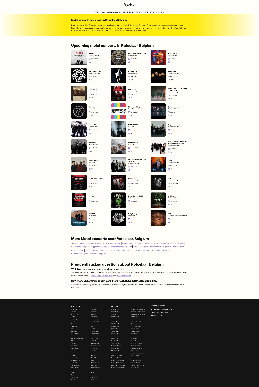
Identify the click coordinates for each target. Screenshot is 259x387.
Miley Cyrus (94, 309)
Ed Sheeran (74, 326)
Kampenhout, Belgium (159, 247)
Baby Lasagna (96, 276)
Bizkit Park (107, 276)
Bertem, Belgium (177, 247)
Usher (73, 372)
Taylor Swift (74, 309)
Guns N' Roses (95, 343)
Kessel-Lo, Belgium (95, 243)
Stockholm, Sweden (136, 345)
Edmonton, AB (115, 350)
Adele (72, 328)
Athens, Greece (135, 328)
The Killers (93, 353)
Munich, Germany (136, 326)
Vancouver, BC (115, 343)
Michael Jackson (75, 365)
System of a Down (95, 331)
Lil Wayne (93, 314)
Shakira (93, 355)
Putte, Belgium (77, 250)
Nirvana (93, 324)
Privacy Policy (157, 315)
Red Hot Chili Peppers (77, 338)
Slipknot (93, 372)
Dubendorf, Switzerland (137, 348)
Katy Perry (74, 319)
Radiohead (94, 350)
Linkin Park (74, 336)
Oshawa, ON (114, 336)
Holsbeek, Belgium (113, 243)
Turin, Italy (133, 336)
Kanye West (74, 377)
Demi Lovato (94, 348)
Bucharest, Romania (136, 343)
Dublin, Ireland (135, 331)
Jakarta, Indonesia (136, 360)
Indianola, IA (114, 311)
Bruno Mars (74, 314)
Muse (92, 379)
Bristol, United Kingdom (117, 367)
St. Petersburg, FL (116, 321)
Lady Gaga (74, 331)
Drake (73, 316)
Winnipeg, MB (115, 324)
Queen (73, 379)
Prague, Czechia (135, 316)
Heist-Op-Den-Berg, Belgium (117, 250)
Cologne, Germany (136, 321)
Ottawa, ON (114, 338)
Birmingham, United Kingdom (139, 309)
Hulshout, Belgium (98, 254)
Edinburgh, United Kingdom (118, 365)
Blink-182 (93, 358)
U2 (72, 350)
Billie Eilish (74, 362)
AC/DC (93, 328)
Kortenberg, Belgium (161, 250)
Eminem (73, 311)
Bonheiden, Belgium (79, 254)
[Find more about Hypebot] (129, 5)
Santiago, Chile (135, 367)
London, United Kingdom (118, 362)
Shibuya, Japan (135, 355)
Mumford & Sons (95, 345)
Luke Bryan (94, 365)
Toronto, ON (114, 341)
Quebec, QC (114, 331)
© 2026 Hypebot (158, 306)
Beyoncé (73, 343)
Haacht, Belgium (144, 243)
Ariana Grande (75, 360)
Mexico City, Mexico (116, 353)
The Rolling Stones (95, 367)
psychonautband (124, 276)
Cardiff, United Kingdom (117, 360)
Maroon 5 (73, 324)
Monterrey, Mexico (116, 358)
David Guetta (94, 338)
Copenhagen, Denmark (137, 319)
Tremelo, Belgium (78, 243)
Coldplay (73, 321)
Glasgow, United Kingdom (138, 311)
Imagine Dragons (76, 358)
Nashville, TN (114, 319)
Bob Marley (94, 375)
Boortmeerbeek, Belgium (121, 247)
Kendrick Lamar (75, 367)
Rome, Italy (134, 338)
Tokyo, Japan (134, 358)
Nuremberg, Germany (137, 324)
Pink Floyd (93, 336)
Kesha (92, 360)
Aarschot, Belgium (176, 243)
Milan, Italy (134, 333)
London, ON (114, 333)
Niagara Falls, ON (116, 345)
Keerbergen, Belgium (80, 247)
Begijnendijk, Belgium (99, 247)
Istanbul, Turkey (135, 350)
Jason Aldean (94, 377)
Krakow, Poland (135, 341)
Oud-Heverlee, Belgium (140, 250)
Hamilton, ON (115, 326)
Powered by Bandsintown (162, 309)
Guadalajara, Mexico (117, 355)
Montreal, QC (115, 348)
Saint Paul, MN (115, 316)
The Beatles (74, 345)
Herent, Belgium (129, 243)
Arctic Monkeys (95, 333)
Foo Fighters (94, 326)
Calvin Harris (94, 370)
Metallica (73, 353)
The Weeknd (74, 348)
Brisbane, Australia (136, 362)
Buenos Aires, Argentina (137, 365)
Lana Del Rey (94, 319)
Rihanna (73, 341)
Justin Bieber (74, 333)
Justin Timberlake (95, 321)
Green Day (74, 355)
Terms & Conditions (159, 312)
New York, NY (115, 309)
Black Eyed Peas (95, 362)
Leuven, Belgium (160, 243)
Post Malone (94, 311)
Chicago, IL (114, 314)
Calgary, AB (114, 328)
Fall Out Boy (94, 341)
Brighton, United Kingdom (138, 314)
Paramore (74, 375)
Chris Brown (94, 316)
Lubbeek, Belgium (141, 247)
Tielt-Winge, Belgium (94, 250)
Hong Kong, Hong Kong (137, 353)
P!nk (72, 370)
